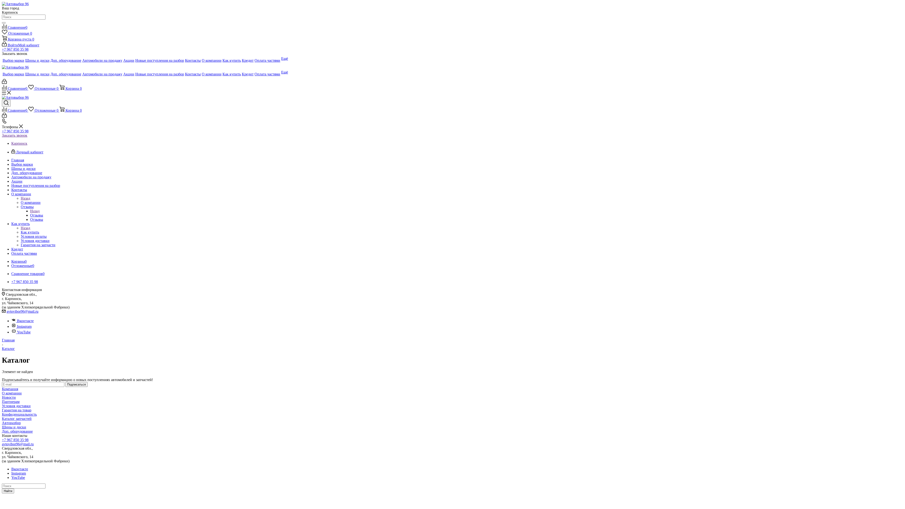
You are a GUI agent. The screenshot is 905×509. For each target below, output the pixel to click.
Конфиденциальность (19, 414)
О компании (31, 203)
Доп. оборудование (17, 431)
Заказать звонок (14, 135)
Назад (25, 198)
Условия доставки (16, 406)
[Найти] (4, 23)
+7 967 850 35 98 (15, 49)
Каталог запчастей (17, 419)
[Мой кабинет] (4, 83)
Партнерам (11, 402)
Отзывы (36, 215)
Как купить (30, 232)
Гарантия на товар (16, 410)
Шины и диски (14, 427)
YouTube (24, 332)
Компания (10, 389)
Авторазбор (11, 423)
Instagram (24, 326)
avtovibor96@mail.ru (22, 311)
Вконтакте (25, 321)
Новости (9, 397)
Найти (8, 491)
